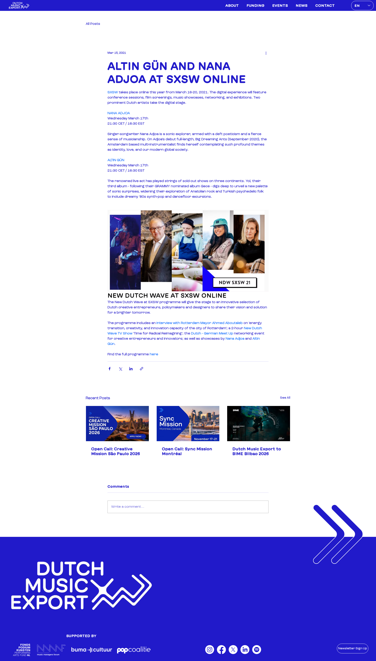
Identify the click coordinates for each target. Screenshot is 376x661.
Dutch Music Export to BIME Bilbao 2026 (256, 451)
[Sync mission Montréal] (188, 423)
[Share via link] (141, 369)
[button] (352, 648)
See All (285, 397)
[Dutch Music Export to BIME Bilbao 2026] (258, 423)
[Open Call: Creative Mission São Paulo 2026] (117, 423)
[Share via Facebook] (109, 369)
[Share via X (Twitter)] (120, 369)
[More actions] (266, 52)
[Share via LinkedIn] (131, 369)
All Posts (93, 24)
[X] (233, 653)
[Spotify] (256, 653)
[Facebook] (221, 653)
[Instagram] (209, 653)
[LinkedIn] (244, 653)
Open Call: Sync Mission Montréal (187, 451)
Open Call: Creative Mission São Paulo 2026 (115, 451)
